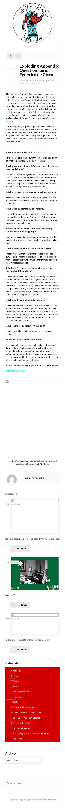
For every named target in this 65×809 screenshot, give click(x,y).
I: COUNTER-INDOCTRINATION (26, 712)
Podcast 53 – (11, 595)
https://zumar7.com (15, 370)
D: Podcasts (16, 686)
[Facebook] (32, 804)
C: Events (15, 681)
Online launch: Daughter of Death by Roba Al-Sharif (27, 640)
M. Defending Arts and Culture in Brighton (30, 733)
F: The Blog (16, 697)
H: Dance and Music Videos (23, 707)
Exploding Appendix (44, 80)
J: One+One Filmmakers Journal (25, 718)
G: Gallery (15, 702)
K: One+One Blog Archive (22, 723)
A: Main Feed (17, 670)
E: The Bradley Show (20, 691)
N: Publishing (16, 738)
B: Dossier (15, 676)
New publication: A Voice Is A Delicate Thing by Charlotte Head (32, 539)
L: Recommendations (20, 728)
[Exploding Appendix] (32, 23)
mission (10, 121)
